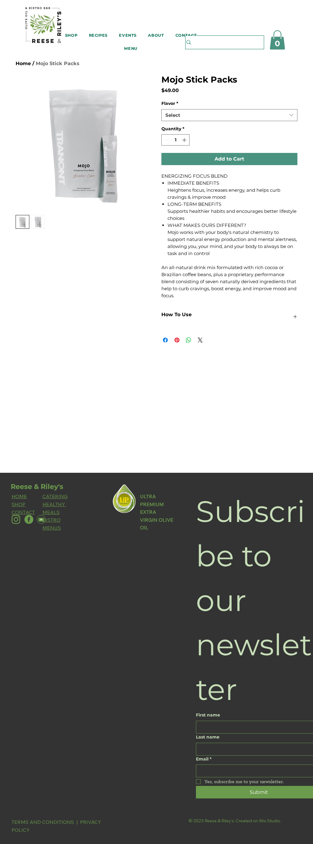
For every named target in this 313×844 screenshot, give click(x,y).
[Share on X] (200, 340)
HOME (19, 496)
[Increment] (185, 140)
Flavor (169, 103)
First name (208, 715)
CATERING (55, 496)
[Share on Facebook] (165, 340)
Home (23, 63)
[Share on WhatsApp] (188, 340)
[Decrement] (166, 140)
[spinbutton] (175, 140)
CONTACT (23, 512)
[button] (71, 35)
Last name (207, 737)
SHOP (18, 504)
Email (204, 759)
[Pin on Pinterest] (177, 340)
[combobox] (229, 115)
